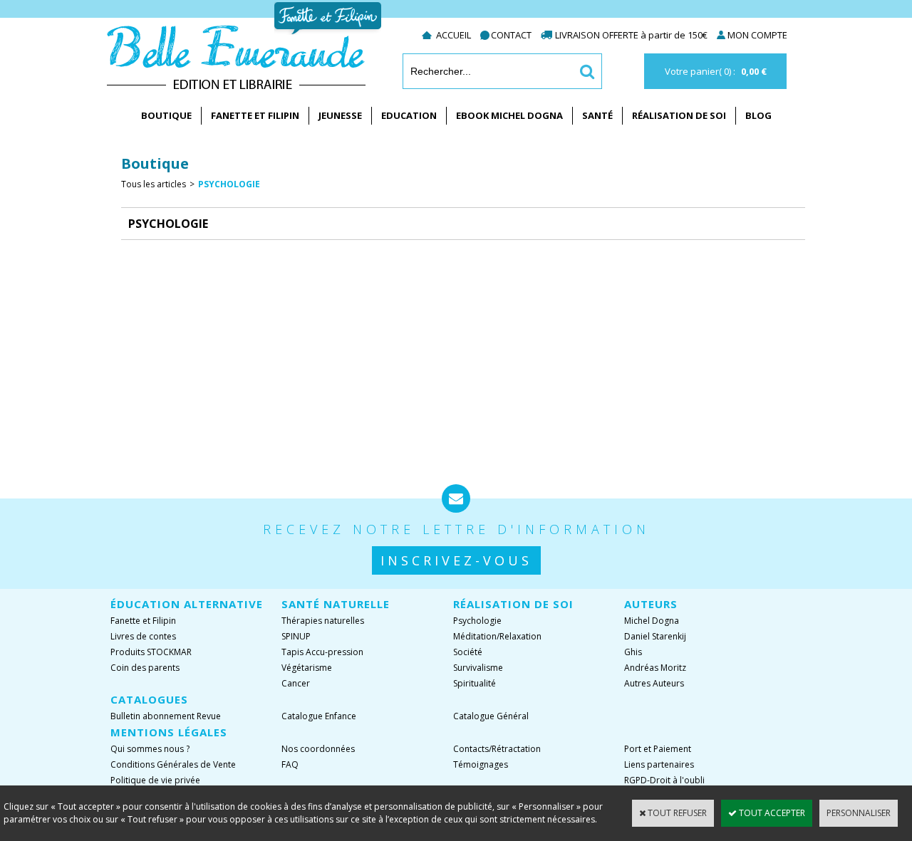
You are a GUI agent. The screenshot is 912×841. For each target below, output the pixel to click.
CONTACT (511, 34)
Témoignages (480, 764)
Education (409, 115)
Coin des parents (145, 668)
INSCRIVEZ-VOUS (456, 560)
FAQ (290, 764)
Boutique (166, 115)
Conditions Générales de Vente (173, 764)
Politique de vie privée (155, 780)
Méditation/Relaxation (497, 636)
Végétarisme (306, 668)
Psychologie (477, 621)
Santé (597, 115)
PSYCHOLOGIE (229, 184)
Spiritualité (474, 683)
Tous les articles (153, 184)
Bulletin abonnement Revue (165, 716)
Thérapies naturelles (322, 621)
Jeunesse (340, 115)
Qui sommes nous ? (150, 749)
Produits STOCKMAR (151, 652)
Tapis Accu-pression (322, 652)
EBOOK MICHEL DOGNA (509, 115)
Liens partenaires (659, 764)
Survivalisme (478, 668)
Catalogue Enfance (318, 716)
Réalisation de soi (679, 115)
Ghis (633, 652)
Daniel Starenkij (655, 636)
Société (467, 652)
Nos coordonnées (318, 749)
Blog (758, 115)
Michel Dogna (651, 621)
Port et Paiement (657, 749)
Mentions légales (168, 732)
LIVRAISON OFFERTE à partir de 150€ (632, 34)
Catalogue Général (491, 716)
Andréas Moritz (655, 668)
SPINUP (296, 636)
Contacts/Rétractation (497, 749)
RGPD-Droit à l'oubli (664, 780)
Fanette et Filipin (255, 115)
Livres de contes (143, 636)
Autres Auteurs (654, 683)
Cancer (295, 683)
